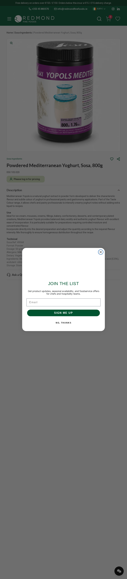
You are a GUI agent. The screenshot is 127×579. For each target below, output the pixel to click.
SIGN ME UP (63, 312)
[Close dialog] (100, 252)
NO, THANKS (63, 323)
